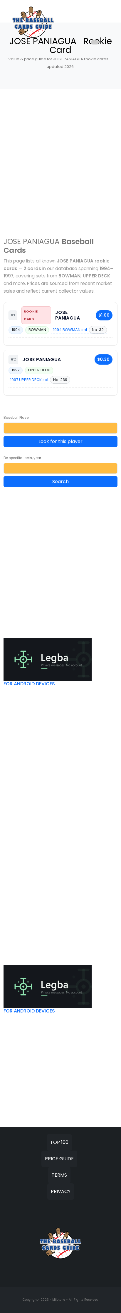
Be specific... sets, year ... (24, 458)
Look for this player (60, 441)
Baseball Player (17, 417)
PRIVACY (60, 1191)
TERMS (59, 1175)
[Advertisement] (60, 159)
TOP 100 (59, 1142)
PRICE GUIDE (59, 1158)
